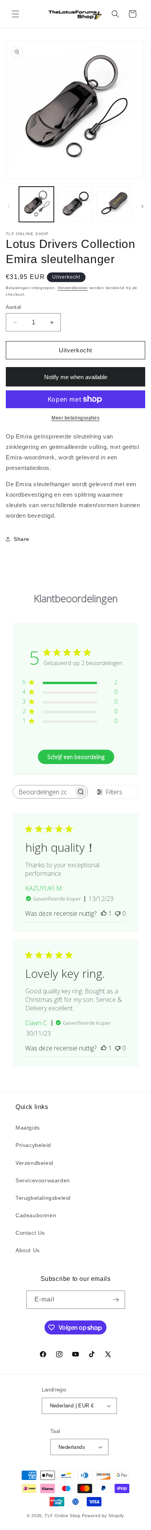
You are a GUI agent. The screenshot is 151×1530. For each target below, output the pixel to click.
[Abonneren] (116, 1300)
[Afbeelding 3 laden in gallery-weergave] (114, 204)
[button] (15, 14)
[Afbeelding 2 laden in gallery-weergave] (75, 204)
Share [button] (21, 539)
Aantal (13, 307)
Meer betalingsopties (75, 418)
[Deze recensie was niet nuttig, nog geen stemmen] (117, 913)
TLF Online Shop (63, 1515)
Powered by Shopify (103, 1515)
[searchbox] (43, 791)
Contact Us (30, 1233)
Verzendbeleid (34, 1163)
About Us (27, 1250)
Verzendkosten (73, 288)
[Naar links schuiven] (8, 206)
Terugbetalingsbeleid (43, 1198)
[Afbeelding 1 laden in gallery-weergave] (36, 204)
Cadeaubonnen (35, 1215)
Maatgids (27, 1128)
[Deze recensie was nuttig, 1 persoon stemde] (103, 913)
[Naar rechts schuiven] (142, 206)
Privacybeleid (33, 1145)
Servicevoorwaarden (42, 1180)
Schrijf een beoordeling (76, 757)
